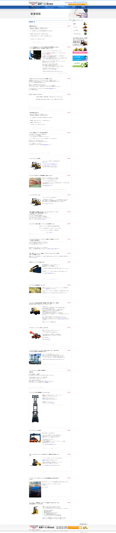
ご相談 (47, 382)
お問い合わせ (51, 88)
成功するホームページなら (84, 532)
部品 (47, 288)
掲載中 (43, 460)
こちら (52, 71)
